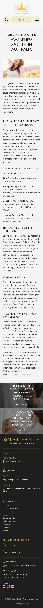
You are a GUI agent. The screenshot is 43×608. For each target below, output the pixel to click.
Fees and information (10, 509)
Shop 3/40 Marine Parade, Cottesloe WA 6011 (23, 490)
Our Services (7, 506)
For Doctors (7, 530)
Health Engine (10, 552)
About (5, 515)
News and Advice (9, 518)
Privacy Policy (22, 604)
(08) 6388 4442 (13, 461)
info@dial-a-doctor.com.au (14, 577)
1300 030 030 (21, 574)
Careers (6, 527)
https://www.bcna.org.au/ (20, 374)
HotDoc (8, 545)
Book (21, 19)
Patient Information (10, 521)
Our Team (6, 512)
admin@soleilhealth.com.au (17, 480)
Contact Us (7, 524)
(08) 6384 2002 (13, 470)
